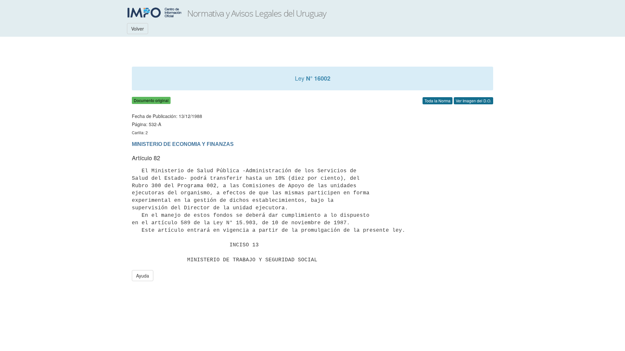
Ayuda (142, 275)
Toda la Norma (437, 100)
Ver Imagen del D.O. (473, 100)
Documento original (151, 100)
